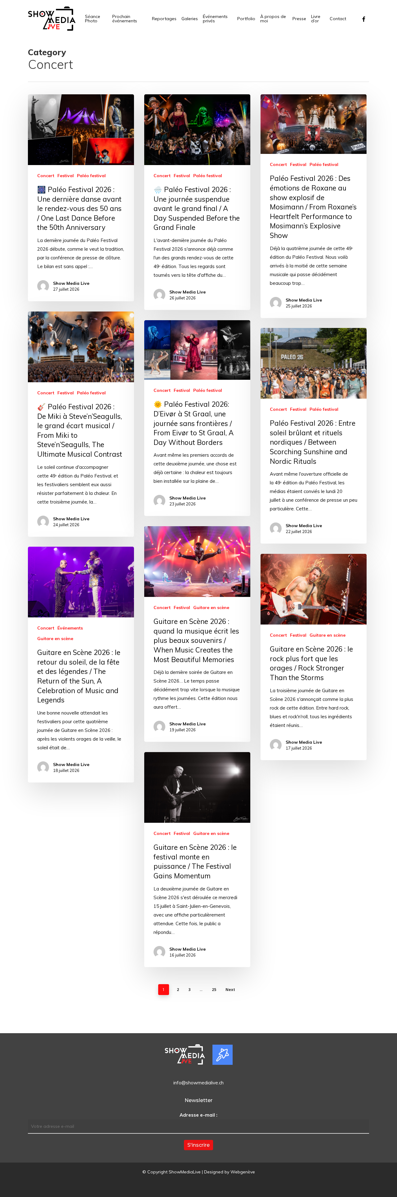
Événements (70, 628)
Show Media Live (71, 283)
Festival (65, 175)
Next (230, 989)
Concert (45, 175)
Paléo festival (91, 175)
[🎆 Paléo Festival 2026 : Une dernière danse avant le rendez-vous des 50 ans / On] (81, 197)
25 (214, 989)
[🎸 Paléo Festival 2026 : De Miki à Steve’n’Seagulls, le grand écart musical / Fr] (81, 424)
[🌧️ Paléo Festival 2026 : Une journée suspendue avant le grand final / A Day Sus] (197, 202)
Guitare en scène (211, 607)
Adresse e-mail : (198, 1115)
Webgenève (242, 1172)
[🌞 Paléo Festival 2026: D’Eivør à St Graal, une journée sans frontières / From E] (197, 418)
